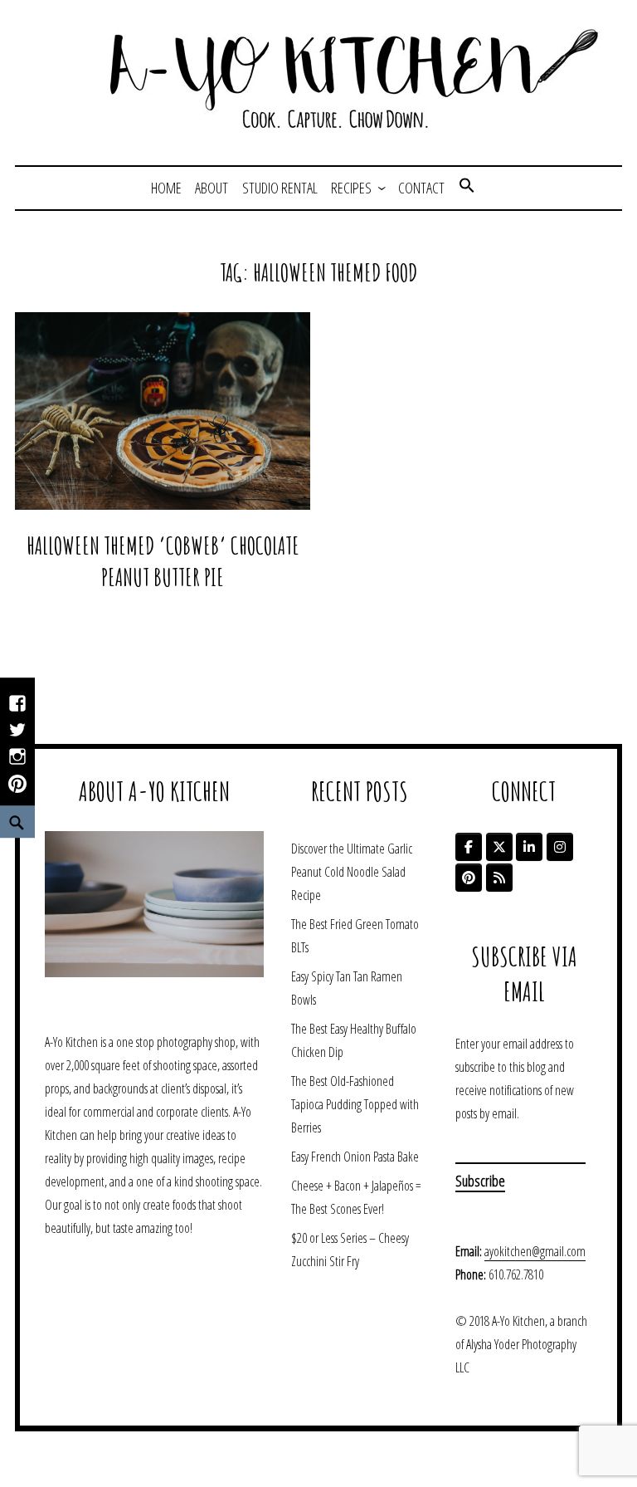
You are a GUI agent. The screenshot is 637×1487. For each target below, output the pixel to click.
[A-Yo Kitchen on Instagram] (560, 847)
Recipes (351, 188)
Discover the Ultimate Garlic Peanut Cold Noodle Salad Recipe (351, 871)
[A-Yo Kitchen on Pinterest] (468, 877)
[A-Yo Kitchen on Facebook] (468, 847)
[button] (467, 188)
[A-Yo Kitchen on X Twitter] (499, 847)
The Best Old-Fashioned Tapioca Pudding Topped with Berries (355, 1104)
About (211, 188)
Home (166, 188)
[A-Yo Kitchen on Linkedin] (529, 847)
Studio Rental (280, 188)
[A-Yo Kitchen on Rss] (499, 877)
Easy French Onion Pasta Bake (355, 1156)
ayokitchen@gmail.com (535, 1251)
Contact (421, 188)
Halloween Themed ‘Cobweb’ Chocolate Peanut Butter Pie (163, 561)
